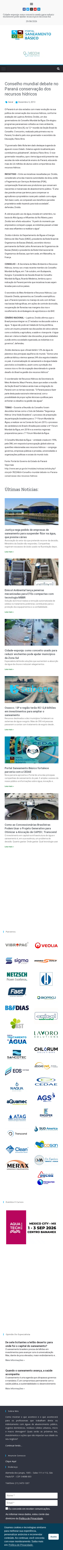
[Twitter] (27, 9)
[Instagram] (31, 9)
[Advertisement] (31, 887)
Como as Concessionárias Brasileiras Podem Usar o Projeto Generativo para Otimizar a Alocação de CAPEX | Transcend (31, 828)
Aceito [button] (53, 1537)
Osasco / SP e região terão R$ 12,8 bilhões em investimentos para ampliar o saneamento (30, 711)
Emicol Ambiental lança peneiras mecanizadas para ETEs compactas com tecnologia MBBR (29, 594)
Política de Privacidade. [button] (21, 1545)
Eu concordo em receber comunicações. (29, 1509)
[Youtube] (35, 9)
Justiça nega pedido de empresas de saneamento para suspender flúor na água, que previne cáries (30, 533)
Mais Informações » (15, 1360)
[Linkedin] (38, 9)
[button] (31, 3)
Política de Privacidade (31, 1518)
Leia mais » (9, 552)
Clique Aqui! (10, 1461)
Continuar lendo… (13, 1445)
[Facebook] (24, 9)
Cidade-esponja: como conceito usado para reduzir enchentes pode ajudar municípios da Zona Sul (28, 15)
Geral (10, 102)
